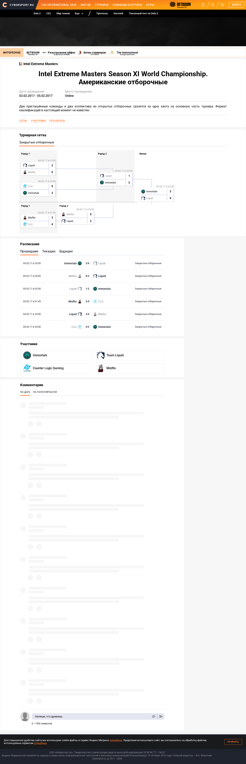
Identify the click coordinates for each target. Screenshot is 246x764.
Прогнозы (102, 13)
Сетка (23, 120)
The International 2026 (58, 4)
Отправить (161, 717)
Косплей (118, 13)
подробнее (115, 740)
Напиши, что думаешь (48, 716)
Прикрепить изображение (153, 717)
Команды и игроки (127, 4)
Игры (150, 4)
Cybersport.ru (99, 758)
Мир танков (63, 13)
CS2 (48, 13)
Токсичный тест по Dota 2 (143, 13)
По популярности (45, 392)
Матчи (86, 4)
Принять (233, 742)
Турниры (102, 4)
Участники (38, 120)
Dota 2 (37, 13)
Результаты (57, 120)
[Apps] (203, 5)
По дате (25, 392)
